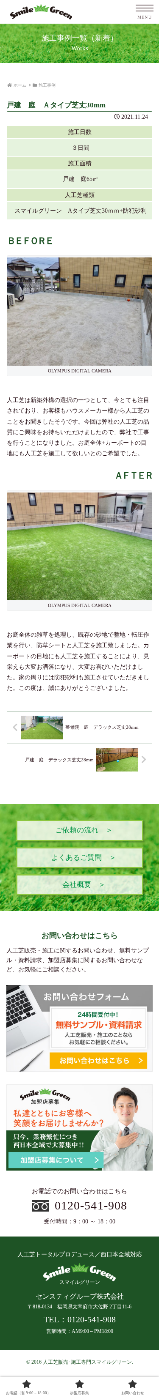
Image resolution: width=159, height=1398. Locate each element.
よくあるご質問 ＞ (83, 858)
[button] (142, 1106)
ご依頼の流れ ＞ (84, 830)
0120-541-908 (91, 1205)
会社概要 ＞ (84, 885)
